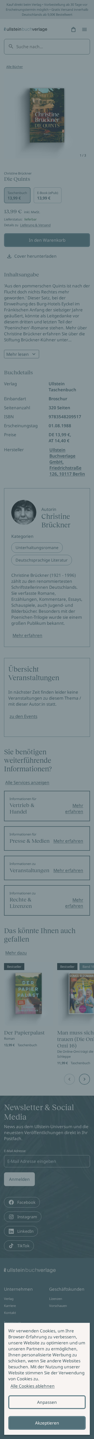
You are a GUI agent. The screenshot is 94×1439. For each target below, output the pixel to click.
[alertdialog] (47, 1379)
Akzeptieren (47, 1423)
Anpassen (47, 1402)
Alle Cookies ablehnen (33, 1386)
